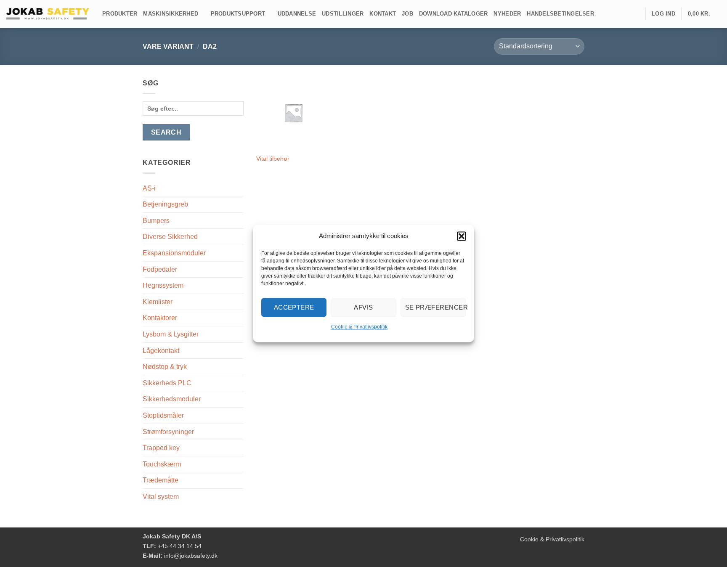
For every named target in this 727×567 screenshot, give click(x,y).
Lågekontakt (161, 350)
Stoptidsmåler (163, 415)
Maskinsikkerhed (170, 14)
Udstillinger (343, 14)
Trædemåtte (160, 480)
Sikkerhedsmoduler (172, 399)
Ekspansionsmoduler (174, 253)
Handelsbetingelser (560, 14)
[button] (461, 236)
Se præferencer (435, 307)
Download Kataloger (453, 14)
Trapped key (161, 447)
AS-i (149, 188)
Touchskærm (162, 464)
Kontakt (382, 14)
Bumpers (156, 220)
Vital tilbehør (272, 158)
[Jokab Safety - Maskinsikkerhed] (48, 14)
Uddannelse (297, 14)
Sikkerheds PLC (167, 383)
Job (407, 14)
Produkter (119, 14)
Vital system (161, 496)
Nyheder (507, 14)
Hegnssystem (163, 285)
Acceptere (294, 307)
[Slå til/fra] (238, 204)
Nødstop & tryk (165, 366)
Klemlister (157, 301)
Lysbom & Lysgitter (171, 334)
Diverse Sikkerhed (170, 236)
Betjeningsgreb (165, 204)
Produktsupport (238, 14)
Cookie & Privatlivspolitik (359, 327)
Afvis (363, 307)
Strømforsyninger (168, 431)
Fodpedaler (160, 269)
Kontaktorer (160, 317)
